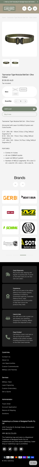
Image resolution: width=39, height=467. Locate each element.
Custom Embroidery (9, 388)
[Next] (35, 2)
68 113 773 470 (11, 433)
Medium (23, 89)
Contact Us (6, 357)
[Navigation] (35, 8)
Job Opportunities (8, 363)
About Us (5, 360)
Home (4, 17)
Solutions (5, 413)
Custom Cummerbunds (10, 366)
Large (15, 94)
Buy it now (7, 114)
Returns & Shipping (9, 410)
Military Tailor (7, 382)
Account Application (9, 407)
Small (15, 89)
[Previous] (4, 2)
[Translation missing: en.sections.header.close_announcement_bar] (38, 2)
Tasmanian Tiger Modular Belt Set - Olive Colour (22, 17)
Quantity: (8, 101)
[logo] (28, 212)
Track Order (6, 404)
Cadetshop (10, 460)
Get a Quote (6, 392)
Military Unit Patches (9, 370)
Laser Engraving (8, 385)
